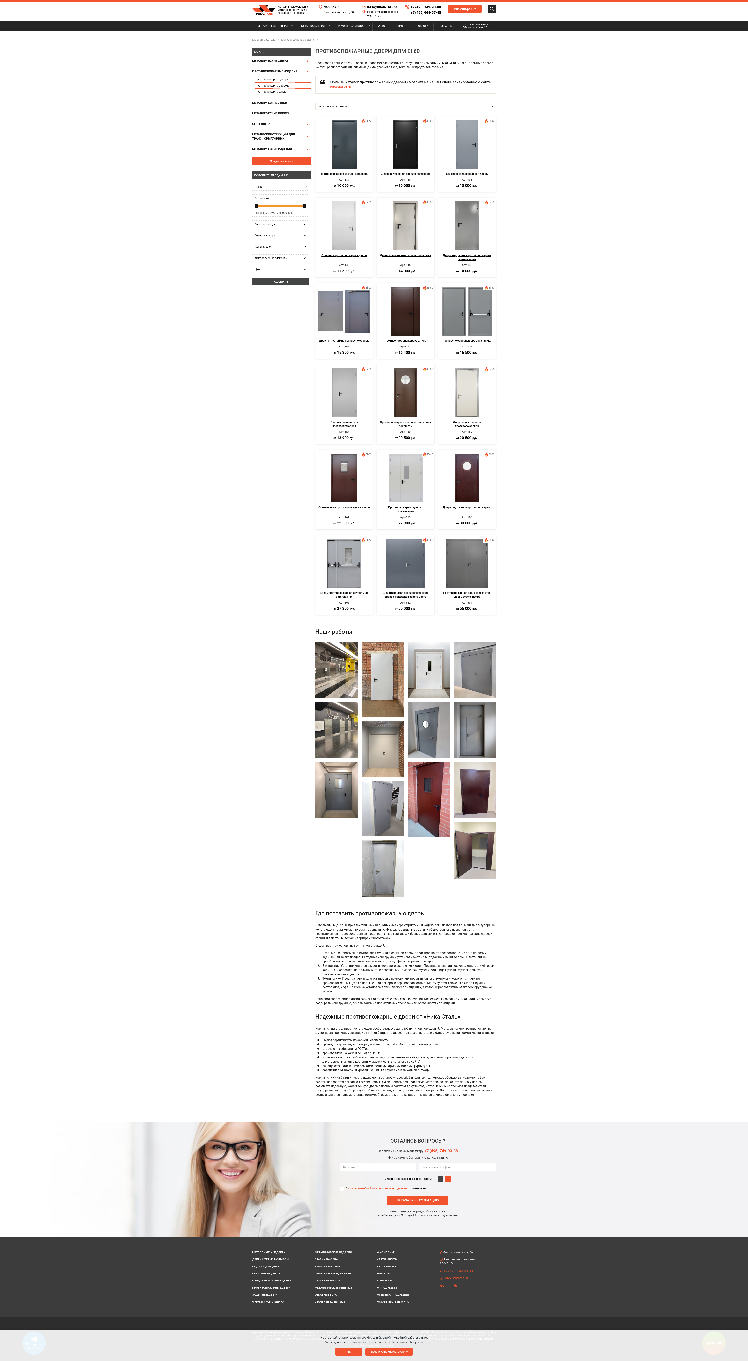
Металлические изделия (272, 149)
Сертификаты (387, 1259)
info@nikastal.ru (382, 7)
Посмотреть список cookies (389, 1352)
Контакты (445, 25)
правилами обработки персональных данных (377, 1188)
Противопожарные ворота (272, 85)
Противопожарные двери (271, 79)
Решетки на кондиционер (334, 1273)
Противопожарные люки (271, 91)
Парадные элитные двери (271, 1280)
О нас (399, 25)
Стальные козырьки (330, 1301)
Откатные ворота (327, 1294)
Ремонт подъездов (351, 25)
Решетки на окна (327, 1266)
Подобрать (280, 281)
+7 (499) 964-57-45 (426, 13)
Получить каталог (281, 161)
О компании (386, 1252)
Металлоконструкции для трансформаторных (273, 136)
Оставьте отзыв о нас (393, 1301)
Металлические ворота (270, 113)
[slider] (256, 206)
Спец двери (261, 124)
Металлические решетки (333, 1287)
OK (349, 1352)
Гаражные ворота (328, 1280)
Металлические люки (269, 103)
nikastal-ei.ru (340, 87)
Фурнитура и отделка (268, 1301)
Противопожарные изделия (274, 71)
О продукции (387, 1287)
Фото (381, 25)
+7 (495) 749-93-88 (426, 7)
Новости (422, 25)
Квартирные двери (266, 1273)
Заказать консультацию (418, 1200)
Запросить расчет (464, 9)
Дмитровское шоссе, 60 (339, 12)
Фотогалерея (386, 1266)
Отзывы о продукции (393, 1294)
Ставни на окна (326, 1259)
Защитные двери (265, 1294)
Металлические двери (273, 25)
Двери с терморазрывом (270, 1259)
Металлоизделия (313, 25)
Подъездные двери (266, 1266)
